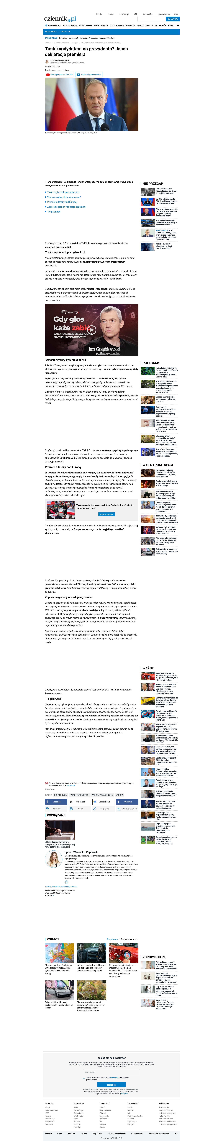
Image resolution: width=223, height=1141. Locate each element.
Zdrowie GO (74, 38)
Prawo (130, 1108)
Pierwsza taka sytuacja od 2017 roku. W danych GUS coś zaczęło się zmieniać (60, 892)
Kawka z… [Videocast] (89, 38)
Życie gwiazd (104, 1119)
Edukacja (103, 1113)
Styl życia (131, 1124)
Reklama (71, 1134)
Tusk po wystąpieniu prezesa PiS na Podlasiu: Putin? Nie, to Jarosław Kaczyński (104, 507)
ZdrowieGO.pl (148, 14)
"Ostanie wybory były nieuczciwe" (64, 197)
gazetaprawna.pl (164, 14)
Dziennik (48, 43)
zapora (119, 795)
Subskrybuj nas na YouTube (62, 75)
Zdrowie (77, 1121)
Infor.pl (47, 1108)
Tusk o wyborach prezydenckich (63, 192)
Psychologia (132, 1121)
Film (101, 1121)
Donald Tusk (60, 795)
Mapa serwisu (137, 1134)
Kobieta (102, 1108)
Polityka (65, 32)
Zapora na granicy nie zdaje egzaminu (66, 206)
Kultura (102, 1127)
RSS (176, 1134)
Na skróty (49, 1103)
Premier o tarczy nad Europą (62, 202)
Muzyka (103, 1124)
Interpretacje (49, 1121)
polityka (75, 43)
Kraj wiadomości (129, 939)
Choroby (131, 1119)
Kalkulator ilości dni (166, 1110)
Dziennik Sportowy (107, 38)
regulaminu (113, 1077)
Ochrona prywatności (116, 1134)
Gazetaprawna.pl (51, 1110)
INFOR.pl (99, 14)
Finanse (130, 1110)
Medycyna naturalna (135, 1116)
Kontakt (48, 1134)
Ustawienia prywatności (159, 1134)
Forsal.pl (48, 1116)
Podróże (77, 1124)
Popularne (112, 939)
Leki (129, 1113)
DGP (135, 14)
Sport (76, 1119)
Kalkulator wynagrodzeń (168, 1124)
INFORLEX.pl (124, 14)
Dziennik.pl (79, 1103)
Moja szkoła (104, 1116)
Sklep (176, 14)
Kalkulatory (164, 1103)
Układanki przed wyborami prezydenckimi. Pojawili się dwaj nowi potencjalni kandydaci (60, 844)
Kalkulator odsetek (166, 1119)
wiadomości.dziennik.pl (61, 43)
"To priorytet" (54, 211)
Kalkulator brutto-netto (167, 1121)
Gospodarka (78, 1113)
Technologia (78, 1110)
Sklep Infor (49, 1124)
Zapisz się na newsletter (91, 75)
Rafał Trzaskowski (79, 795)
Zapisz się (111, 1085)
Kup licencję (71, 785)
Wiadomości (51, 32)
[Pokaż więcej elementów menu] (178, 26)
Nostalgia (63, 38)
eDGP (47, 1113)
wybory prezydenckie (102, 795)
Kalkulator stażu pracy (167, 1113)
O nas (59, 1134)
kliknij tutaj (124, 1094)
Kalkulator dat (164, 1108)
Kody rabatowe (105, 1110)
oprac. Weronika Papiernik (67, 61)
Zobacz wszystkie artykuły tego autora (60, 886)
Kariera (83, 1134)
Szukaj (174, 19)
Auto (76, 1108)
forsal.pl (111, 14)
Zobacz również (106, 514)
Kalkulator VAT (164, 1116)
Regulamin (97, 1134)
